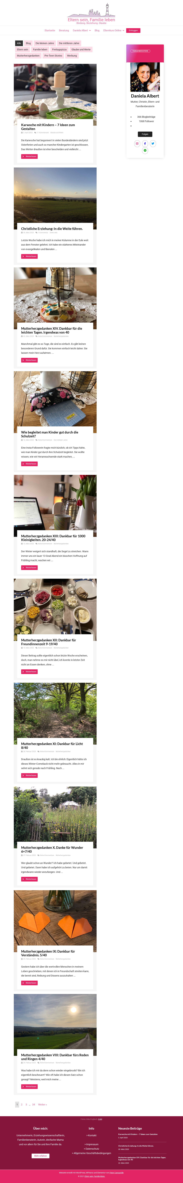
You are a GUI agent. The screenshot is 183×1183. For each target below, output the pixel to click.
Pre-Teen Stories (53, 55)
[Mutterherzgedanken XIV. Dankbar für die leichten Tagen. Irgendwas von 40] (55, 298)
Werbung (72, 55)
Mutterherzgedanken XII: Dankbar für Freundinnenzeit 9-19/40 (48, 642)
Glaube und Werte (81, 49)
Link (100, 1119)
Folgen (145, 134)
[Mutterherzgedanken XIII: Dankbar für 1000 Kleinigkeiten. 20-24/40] (55, 505)
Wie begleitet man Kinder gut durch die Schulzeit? (49, 434)
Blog (28, 43)
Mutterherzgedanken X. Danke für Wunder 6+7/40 (52, 849)
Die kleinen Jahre (45, 43)
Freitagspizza (59, 49)
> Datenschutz (91, 1148)
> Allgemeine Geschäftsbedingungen (91, 1153)
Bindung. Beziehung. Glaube (91, 23)
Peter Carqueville (117, 1173)
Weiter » (42, 1104)
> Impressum (91, 1144)
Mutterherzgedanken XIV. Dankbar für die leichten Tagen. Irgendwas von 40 (51, 330)
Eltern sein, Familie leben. (95, 1176)
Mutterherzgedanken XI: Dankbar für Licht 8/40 (52, 746)
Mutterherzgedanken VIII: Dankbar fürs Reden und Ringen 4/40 (55, 1057)
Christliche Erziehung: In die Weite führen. (52, 229)
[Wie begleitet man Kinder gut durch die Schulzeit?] (55, 401)
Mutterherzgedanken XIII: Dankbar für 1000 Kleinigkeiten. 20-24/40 (53, 538)
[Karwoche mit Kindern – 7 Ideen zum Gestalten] (55, 94)
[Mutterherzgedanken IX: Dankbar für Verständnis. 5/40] (55, 921)
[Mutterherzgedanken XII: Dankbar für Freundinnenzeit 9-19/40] (55, 609)
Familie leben (40, 49)
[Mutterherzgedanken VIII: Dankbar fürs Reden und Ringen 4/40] (55, 1024)
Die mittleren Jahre (69, 43)
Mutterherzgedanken (28, 55)
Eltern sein (22, 49)
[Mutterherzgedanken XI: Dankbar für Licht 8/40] (55, 713)
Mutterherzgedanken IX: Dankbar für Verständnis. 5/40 (48, 953)
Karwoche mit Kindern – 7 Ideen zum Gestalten (48, 127)
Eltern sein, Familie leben (91, 19)
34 (33, 1104)
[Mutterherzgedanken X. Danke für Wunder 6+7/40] (55, 817)
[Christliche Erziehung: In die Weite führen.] (55, 198)
